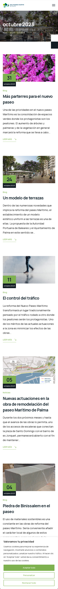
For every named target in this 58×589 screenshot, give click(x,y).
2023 (12, 32)
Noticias (6, 392)
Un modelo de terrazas (23, 198)
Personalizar (29, 575)
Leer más (7, 139)
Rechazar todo (29, 583)
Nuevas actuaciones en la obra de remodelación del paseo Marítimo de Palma (26, 404)
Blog (5, 90)
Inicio (5, 32)
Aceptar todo (29, 567)
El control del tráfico (21, 298)
